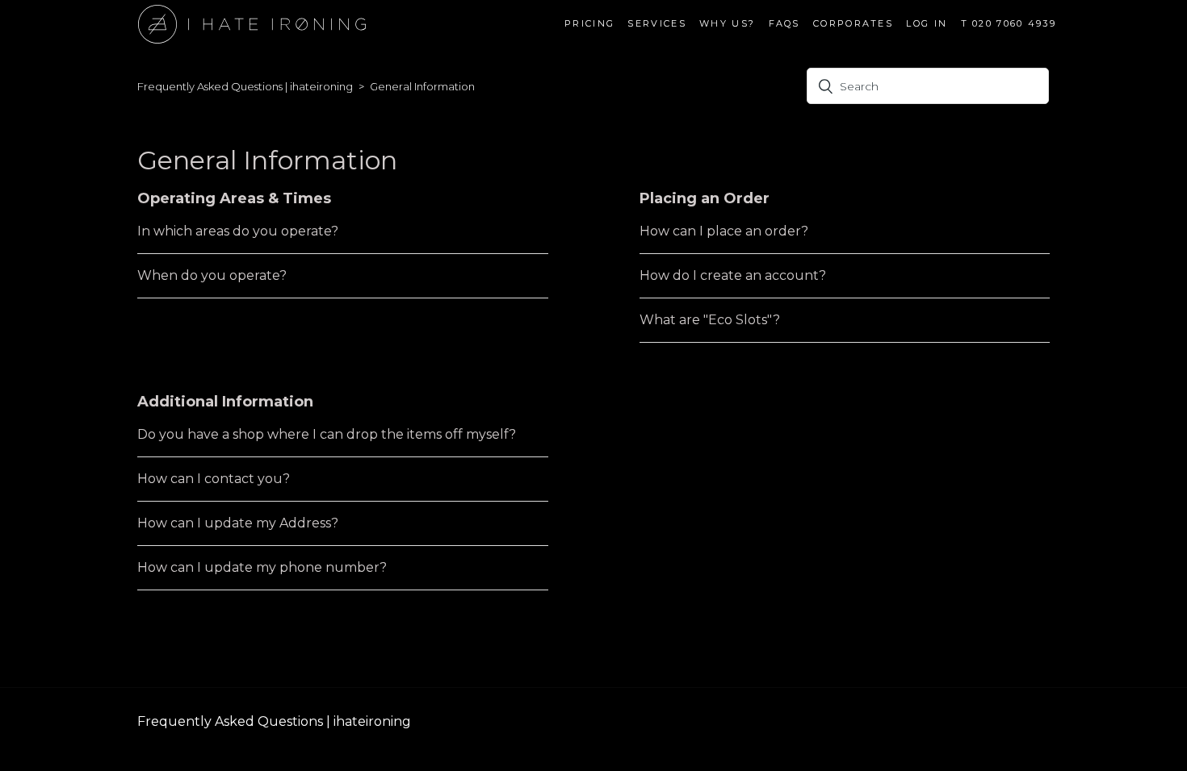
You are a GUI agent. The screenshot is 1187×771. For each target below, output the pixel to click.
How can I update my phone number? (262, 567)
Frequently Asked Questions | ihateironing (245, 86)
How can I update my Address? (237, 523)
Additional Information (225, 402)
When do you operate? (212, 275)
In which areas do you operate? (237, 231)
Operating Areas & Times (234, 198)
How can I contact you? (213, 478)
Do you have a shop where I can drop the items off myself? (326, 434)
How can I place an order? (724, 231)
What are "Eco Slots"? (710, 319)
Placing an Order (705, 198)
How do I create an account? (733, 275)
